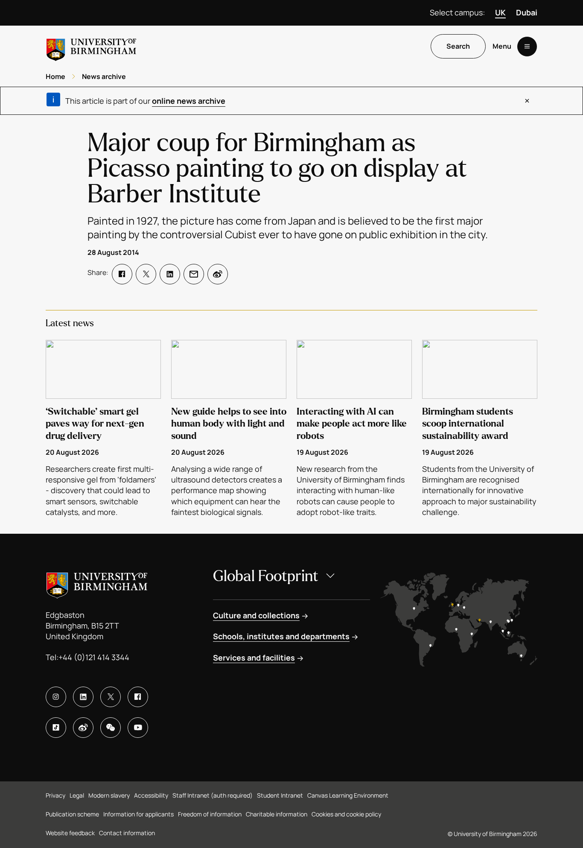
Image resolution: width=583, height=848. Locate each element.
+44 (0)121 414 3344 (93, 657)
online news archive (188, 101)
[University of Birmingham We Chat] (110, 727)
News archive (104, 76)
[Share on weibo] (217, 274)
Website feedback (70, 833)
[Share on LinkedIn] (170, 274)
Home (55, 76)
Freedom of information (210, 814)
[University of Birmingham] (91, 46)
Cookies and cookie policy (346, 814)
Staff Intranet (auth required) (212, 795)
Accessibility (151, 795)
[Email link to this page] (194, 274)
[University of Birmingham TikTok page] (56, 727)
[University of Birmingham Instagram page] (56, 697)
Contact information (127, 833)
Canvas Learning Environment (347, 795)
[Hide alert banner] (527, 101)
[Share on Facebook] (122, 274)
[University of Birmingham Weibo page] (83, 727)
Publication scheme (72, 814)
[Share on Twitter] (146, 274)
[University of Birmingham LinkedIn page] (83, 697)
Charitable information (276, 814)
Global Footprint (265, 576)
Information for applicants (138, 814)
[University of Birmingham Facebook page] (138, 697)
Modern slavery (109, 795)
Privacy (55, 795)
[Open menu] (527, 46)
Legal (77, 795)
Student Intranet (280, 795)
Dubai (526, 12)
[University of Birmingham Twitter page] (110, 697)
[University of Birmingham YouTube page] (138, 727)
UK (500, 12)
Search (458, 46)
